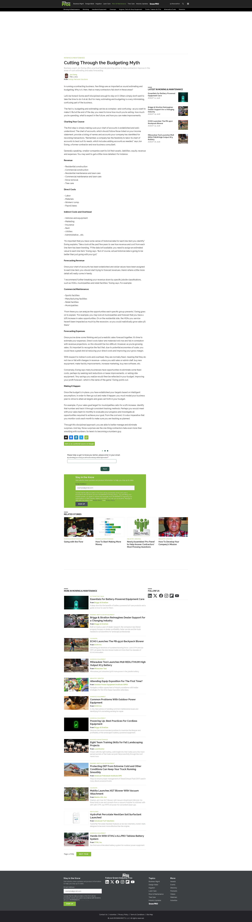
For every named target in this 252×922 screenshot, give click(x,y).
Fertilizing (94, 811)
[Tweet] (81, 437)
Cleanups (93, 638)
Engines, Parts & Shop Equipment (102, 614)
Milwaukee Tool (100, 668)
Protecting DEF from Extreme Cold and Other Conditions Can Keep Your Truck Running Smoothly (115, 769)
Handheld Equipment (98, 659)
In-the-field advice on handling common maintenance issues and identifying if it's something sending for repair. (114, 710)
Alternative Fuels (97, 596)
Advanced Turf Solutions (104, 821)
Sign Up (81, 504)
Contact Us (103, 915)
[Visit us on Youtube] (177, 596)
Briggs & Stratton (101, 602)
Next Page (83, 854)
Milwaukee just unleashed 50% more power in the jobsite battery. (114, 671)
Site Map (149, 915)
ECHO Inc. (98, 645)
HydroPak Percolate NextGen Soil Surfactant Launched (115, 816)
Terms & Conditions (137, 915)
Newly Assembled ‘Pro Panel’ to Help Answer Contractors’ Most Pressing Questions (141, 544)
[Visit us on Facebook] (161, 596)
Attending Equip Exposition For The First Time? (116, 681)
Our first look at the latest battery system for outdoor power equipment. (117, 845)
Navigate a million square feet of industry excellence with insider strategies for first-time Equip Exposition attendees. (114, 689)
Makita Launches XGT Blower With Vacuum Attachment (114, 792)
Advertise (112, 915)
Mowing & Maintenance (74, 58)
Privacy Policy (110, 500)
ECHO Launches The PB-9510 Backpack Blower (160, 122)
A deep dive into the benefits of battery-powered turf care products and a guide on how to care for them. (118, 606)
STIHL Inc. (98, 842)
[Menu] (188, 4)
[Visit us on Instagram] (166, 596)
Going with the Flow (73, 542)
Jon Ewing (73, 75)
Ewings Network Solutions (78, 79)
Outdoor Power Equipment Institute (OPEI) (111, 685)
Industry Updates (134, 539)
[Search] (183, 4)
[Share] (71, 437)
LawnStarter (99, 749)
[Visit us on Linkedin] (150, 596)
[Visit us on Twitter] (155, 596)
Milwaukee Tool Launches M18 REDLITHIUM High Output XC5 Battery (161, 137)
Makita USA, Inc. (100, 797)
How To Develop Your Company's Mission (168, 543)
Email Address (81, 484)
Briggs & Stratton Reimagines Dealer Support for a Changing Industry (161, 109)
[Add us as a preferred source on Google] (86, 437)
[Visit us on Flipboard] (172, 596)
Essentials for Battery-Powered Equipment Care (161, 94)
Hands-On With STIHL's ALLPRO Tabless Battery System (117, 837)
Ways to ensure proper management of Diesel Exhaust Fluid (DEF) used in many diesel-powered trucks (118, 780)
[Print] (66, 437)
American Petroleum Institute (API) (108, 776)
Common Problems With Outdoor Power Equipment (113, 701)
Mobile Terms (97, 500)
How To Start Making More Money (108, 543)
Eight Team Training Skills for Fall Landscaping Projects (116, 744)
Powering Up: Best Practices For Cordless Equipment (113, 722)
